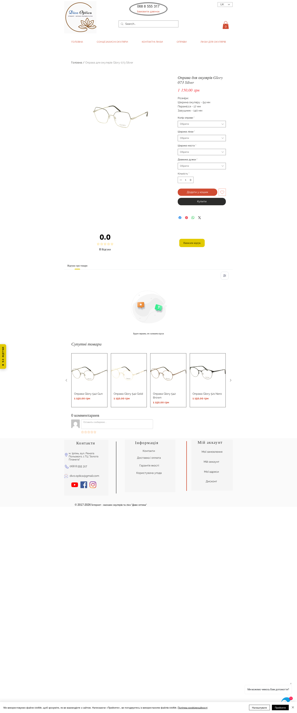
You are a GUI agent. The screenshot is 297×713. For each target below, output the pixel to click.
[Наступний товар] (231, 380)
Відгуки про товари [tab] (77, 265)
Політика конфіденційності (192, 707)
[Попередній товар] (66, 380)
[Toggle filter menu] (225, 276)
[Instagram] (93, 484)
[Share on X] (199, 218)
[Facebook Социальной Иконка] (83, 484)
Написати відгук (192, 243)
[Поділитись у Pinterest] (186, 218)
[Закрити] (293, 707)
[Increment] (191, 180)
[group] (148, 380)
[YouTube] (74, 484)
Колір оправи (186, 117)
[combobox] (202, 124)
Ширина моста (187, 145)
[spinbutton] (186, 180)
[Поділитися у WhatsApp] (193, 218)
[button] (148, 11)
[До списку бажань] (222, 192)
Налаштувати (259, 707)
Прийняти (280, 707)
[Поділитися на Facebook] (180, 218)
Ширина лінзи (186, 131)
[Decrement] (180, 180)
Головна (76, 62)
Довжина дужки (187, 159)
